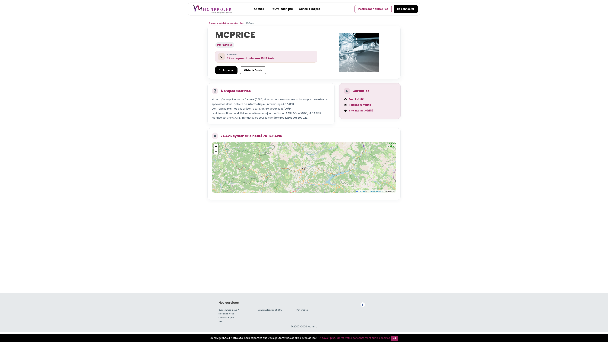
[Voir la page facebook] (362, 304)
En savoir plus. (327, 338)
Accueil (259, 9)
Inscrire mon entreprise (373, 9)
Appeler (228, 70)
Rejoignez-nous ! (226, 313)
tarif (220, 321)
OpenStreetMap (376, 191)
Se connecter (405, 9)
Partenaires (302, 310)
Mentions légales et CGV (270, 310)
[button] (216, 146)
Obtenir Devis (253, 70)
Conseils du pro (309, 9)
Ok (394, 338)
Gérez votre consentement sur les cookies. (363, 338)
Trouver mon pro (281, 9)
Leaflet (361, 191)
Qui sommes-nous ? (228, 310)
